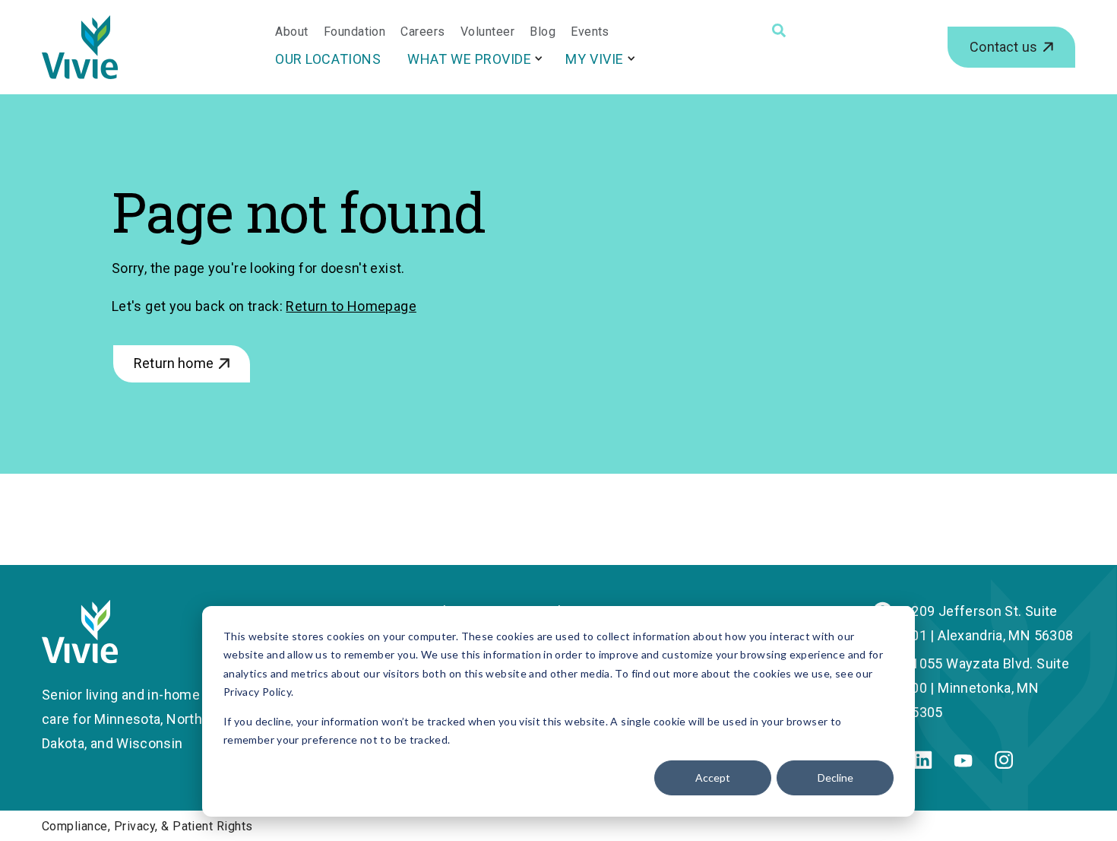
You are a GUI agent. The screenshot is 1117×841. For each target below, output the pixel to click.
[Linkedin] (922, 764)
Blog (542, 32)
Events (590, 32)
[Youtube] (963, 762)
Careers (422, 32)
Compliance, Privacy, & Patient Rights (147, 826)
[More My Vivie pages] (631, 58)
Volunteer (487, 32)
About (291, 32)
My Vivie (594, 59)
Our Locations (328, 59)
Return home (174, 363)
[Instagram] (1004, 764)
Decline (835, 777)
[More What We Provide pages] (539, 58)
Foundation (355, 32)
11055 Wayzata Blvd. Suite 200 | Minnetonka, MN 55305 (986, 687)
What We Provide (469, 59)
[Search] (779, 30)
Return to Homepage (351, 306)
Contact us (1003, 47)
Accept (712, 777)
